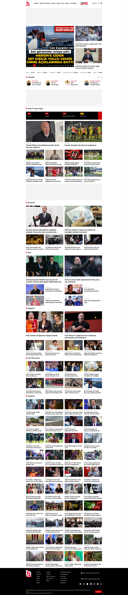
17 (65, 65)
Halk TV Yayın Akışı (35, 108)
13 (56, 65)
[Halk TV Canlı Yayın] (84, 3)
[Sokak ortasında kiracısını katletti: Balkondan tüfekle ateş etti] (50, 45)
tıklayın (27, 591)
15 (60, 65)
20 (72, 65)
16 (63, 65)
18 (68, 65)
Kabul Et (98, 591)
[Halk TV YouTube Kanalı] (87, 584)
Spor (62, 3)
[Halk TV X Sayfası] (84, 584)
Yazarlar (36, 3)
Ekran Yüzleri (63, 578)
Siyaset (53, 3)
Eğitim (48, 580)
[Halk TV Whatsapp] (101, 584)
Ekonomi (47, 3)
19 (70, 65)
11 (51, 65)
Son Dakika (73, 3)
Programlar (63, 580)
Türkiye (42, 3)
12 (53, 65)
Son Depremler (64, 574)
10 (48, 65)
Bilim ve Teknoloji (50, 576)
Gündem (48, 574)
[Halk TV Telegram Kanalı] (98, 584)
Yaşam (67, 3)
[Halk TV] (28, 3)
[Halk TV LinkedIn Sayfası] (91, 584)
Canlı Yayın (63, 576)
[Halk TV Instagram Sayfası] (94, 584)
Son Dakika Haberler (65, 572)
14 (58, 65)
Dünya (58, 3)
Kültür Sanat (49, 578)
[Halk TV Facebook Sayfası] (80, 584)
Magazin (31, 308)
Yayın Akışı (63, 583)
